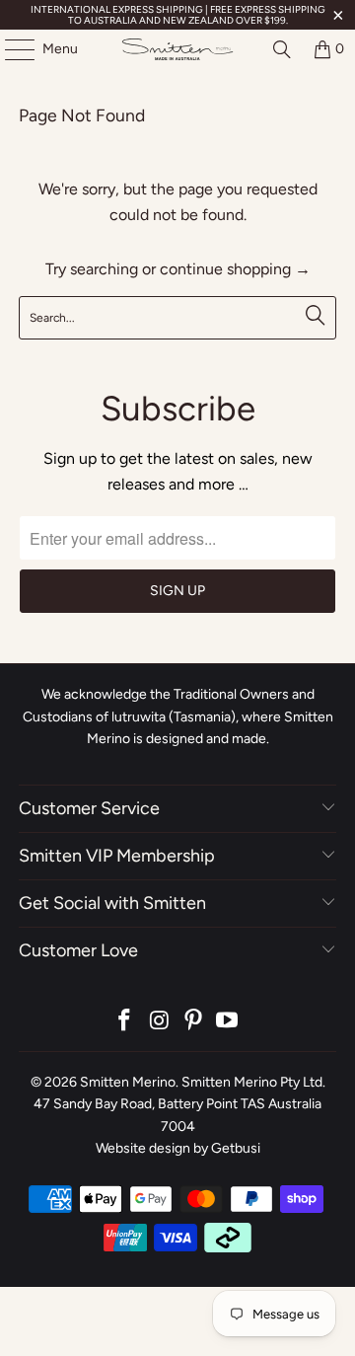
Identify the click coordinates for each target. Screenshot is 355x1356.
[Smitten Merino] (177, 49)
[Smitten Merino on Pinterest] (194, 1022)
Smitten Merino (128, 1082)
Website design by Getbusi (178, 1148)
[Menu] (10, 49)
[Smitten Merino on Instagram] (160, 1022)
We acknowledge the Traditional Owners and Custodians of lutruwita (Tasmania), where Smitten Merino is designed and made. (178, 716)
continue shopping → (235, 269)
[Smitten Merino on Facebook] (125, 1022)
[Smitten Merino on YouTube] (228, 1022)
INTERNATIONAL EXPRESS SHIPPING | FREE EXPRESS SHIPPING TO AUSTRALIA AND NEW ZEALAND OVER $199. (178, 15)
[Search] (282, 49)
